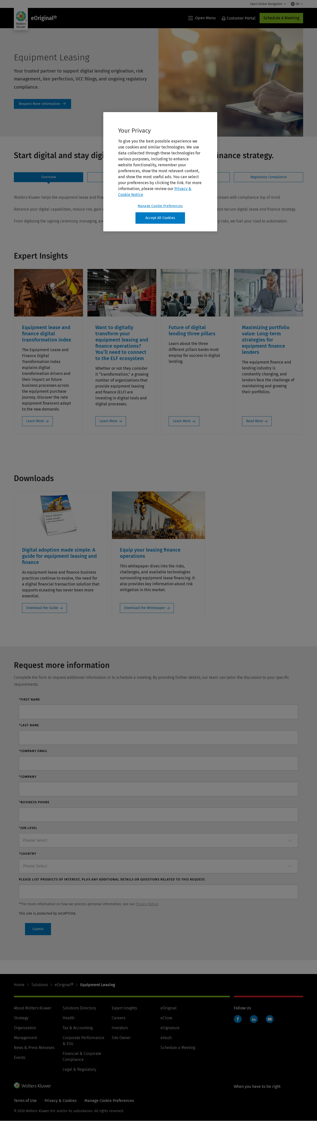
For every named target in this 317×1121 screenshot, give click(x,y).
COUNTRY (27, 853)
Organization (25, 1027)
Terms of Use (25, 1100)
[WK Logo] (32, 1085)
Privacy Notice (147, 904)
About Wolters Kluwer (33, 1008)
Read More (254, 421)
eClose (166, 1018)
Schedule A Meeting (281, 18)
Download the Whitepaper (144, 608)
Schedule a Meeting (177, 1047)
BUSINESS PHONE (34, 802)
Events (19, 1057)
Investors (120, 1027)
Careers (118, 1018)
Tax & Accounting (78, 1027)
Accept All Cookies (160, 218)
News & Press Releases (34, 1047)
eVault (166, 1037)
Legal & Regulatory (79, 1069)
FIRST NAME (29, 699)
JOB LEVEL (28, 828)
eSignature (170, 1027)
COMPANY (27, 777)
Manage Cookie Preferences (160, 206)
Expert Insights (124, 1008)
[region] (160, 171)
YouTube (270, 1019)
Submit (38, 929)
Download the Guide (42, 608)
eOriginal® (64, 984)
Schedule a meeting (42, 104)
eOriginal (168, 1008)
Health (69, 1018)
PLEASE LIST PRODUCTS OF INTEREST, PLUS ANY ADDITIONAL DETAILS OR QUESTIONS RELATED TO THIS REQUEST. (112, 879)
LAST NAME (29, 725)
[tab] (48, 177)
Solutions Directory (79, 1008)
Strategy (21, 1018)
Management (25, 1037)
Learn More (35, 421)
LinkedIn (254, 1019)
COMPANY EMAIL (33, 751)
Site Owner (121, 1037)
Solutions (39, 984)
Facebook (238, 1019)
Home (19, 984)
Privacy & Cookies (61, 1100)
